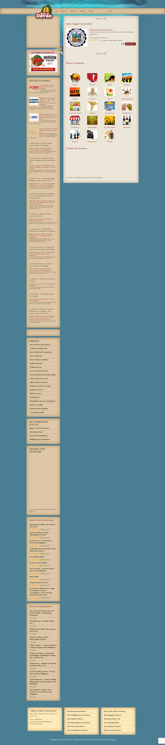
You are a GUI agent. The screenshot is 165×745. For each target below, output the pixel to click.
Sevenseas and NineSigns (38, 563)
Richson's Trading (36, 405)
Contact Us (91, 11)
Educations (104, 38)
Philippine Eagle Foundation (40, 439)
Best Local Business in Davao (77, 730)
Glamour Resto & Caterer (39, 582)
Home (56, 11)
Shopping (75, 141)
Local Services (74, 127)
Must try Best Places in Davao (114, 711)
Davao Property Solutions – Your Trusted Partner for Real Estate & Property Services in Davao (48, 116)
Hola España (34, 577)
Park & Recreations (109, 127)
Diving (110, 84)
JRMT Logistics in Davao (39, 382)
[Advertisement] (101, 27)
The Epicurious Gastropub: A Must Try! (42, 622)
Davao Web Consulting (107, 740)
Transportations (92, 141)
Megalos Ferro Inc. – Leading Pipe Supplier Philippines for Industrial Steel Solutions (42, 184)
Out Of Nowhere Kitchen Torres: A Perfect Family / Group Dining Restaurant (42, 613)
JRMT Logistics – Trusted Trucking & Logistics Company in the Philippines (40, 149)
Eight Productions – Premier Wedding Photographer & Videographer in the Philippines (40, 235)
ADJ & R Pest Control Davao (40, 345)
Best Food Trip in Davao (76, 726)
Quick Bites (82, 11)
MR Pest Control (36, 393)
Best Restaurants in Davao (76, 711)
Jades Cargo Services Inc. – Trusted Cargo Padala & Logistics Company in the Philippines (42, 253)
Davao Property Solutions (39, 360)
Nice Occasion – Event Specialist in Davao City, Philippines (42, 570)
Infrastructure (127, 113)
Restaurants (127, 127)
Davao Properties (36, 356)
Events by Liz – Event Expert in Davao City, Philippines (41, 542)
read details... (130, 44)
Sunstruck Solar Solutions (39, 408)
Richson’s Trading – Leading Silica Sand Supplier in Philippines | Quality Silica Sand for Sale (42, 167)
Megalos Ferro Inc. (36, 390)
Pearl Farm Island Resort (39, 436)
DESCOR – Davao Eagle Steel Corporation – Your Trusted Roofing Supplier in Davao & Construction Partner (42, 202)
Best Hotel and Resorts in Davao (78, 723)
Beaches (75, 84)
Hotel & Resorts (109, 113)
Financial (92, 99)
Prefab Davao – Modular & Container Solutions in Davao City (40, 219)
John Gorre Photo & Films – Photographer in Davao (40, 534)
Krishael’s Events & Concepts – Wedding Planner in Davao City (48, 130)
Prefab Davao (35, 397)
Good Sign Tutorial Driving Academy (43, 375)
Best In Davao (64, 11)
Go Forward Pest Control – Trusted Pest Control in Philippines (47, 86)
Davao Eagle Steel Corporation (41, 352)
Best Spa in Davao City (112, 719)
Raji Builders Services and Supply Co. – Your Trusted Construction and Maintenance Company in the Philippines (48, 101)
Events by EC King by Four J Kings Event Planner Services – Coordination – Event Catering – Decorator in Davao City (42, 317)
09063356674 (38, 719)
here (93, 177)
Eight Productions (36, 363)
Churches (92, 84)
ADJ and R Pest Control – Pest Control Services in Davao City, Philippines (40, 269)
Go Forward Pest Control (39, 371)
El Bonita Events (36, 367)
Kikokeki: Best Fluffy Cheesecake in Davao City (42, 526)
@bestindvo (39, 723)
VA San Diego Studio (37, 412)
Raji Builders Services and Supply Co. (43, 401)
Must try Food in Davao (112, 730)
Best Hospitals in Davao (112, 726)
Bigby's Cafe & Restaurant (39, 428)
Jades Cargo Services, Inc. (39, 378)
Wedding (109, 141)
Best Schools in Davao (75, 719)
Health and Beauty (127, 99)
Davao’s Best (73, 11)
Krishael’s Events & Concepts (40, 386)
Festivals (75, 99)
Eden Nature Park (36, 432)
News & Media (92, 127)
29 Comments (95, 38)
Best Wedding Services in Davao (78, 715)
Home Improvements (75, 113)
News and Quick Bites (111, 723)
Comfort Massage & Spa (38, 348)
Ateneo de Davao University (101, 30)
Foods (110, 99)
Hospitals (92, 113)
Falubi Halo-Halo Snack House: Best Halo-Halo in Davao (42, 550)
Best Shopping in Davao (112, 715)
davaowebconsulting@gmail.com (43, 721)
